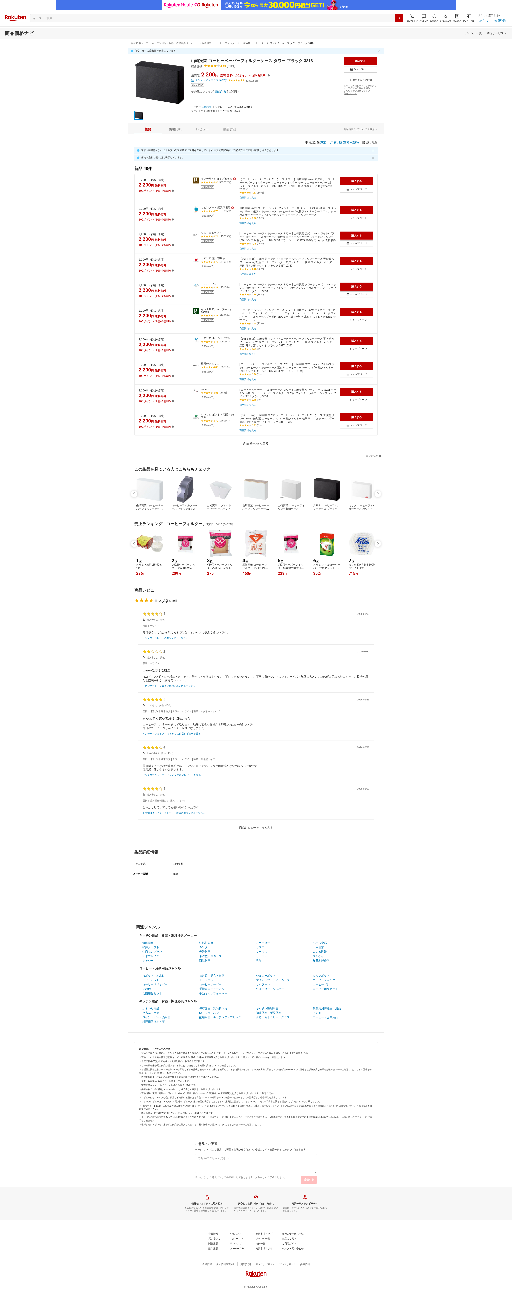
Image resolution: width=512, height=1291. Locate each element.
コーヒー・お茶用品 (200, 43)
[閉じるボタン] (380, 51)
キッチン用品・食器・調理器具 (169, 43)
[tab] (148, 129)
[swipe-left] (134, 494)
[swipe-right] (378, 494)
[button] (423, 18)
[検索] (399, 18)
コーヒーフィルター (226, 43)
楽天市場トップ (139, 43)
